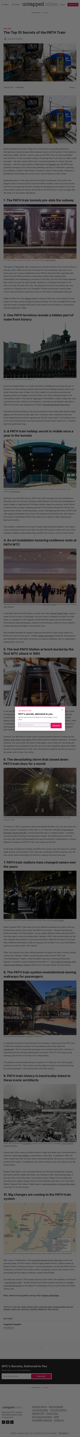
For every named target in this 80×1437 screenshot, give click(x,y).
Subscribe (56, 725)
